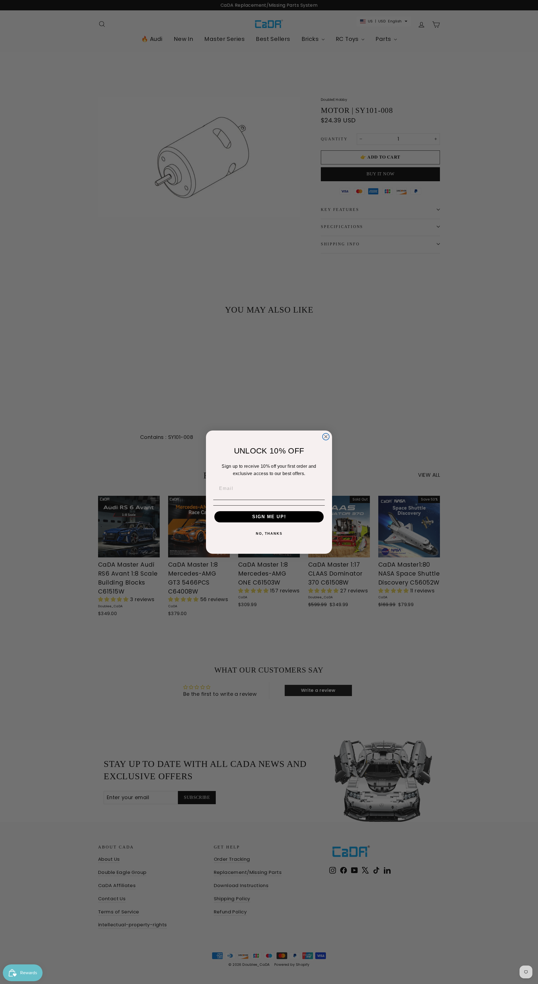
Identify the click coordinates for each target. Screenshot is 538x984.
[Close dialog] (326, 436)
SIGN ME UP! (269, 516)
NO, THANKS (269, 534)
